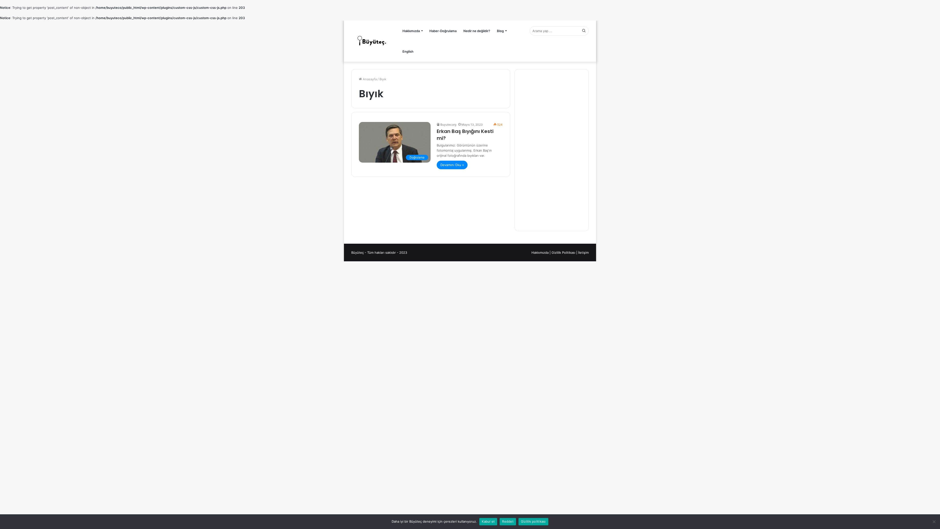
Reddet (508, 521)
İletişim (583, 252)
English (407, 51)
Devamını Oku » (452, 165)
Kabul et (488, 521)
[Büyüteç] (372, 41)
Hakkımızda (411, 31)
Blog (500, 31)
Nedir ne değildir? (476, 31)
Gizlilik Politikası (563, 252)
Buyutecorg (448, 124)
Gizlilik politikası (533, 521)
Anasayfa (369, 79)
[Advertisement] (551, 150)
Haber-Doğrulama (443, 31)
